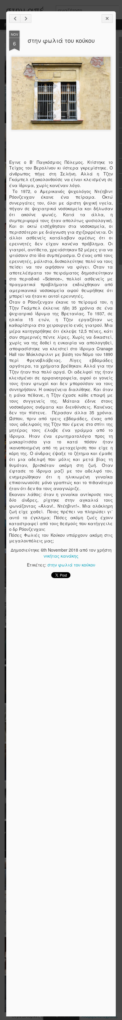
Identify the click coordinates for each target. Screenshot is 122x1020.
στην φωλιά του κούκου (61, 40)
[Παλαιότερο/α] (25, 18)
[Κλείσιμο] (107, 18)
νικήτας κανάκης (61, 556)
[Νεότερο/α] (14, 18)
